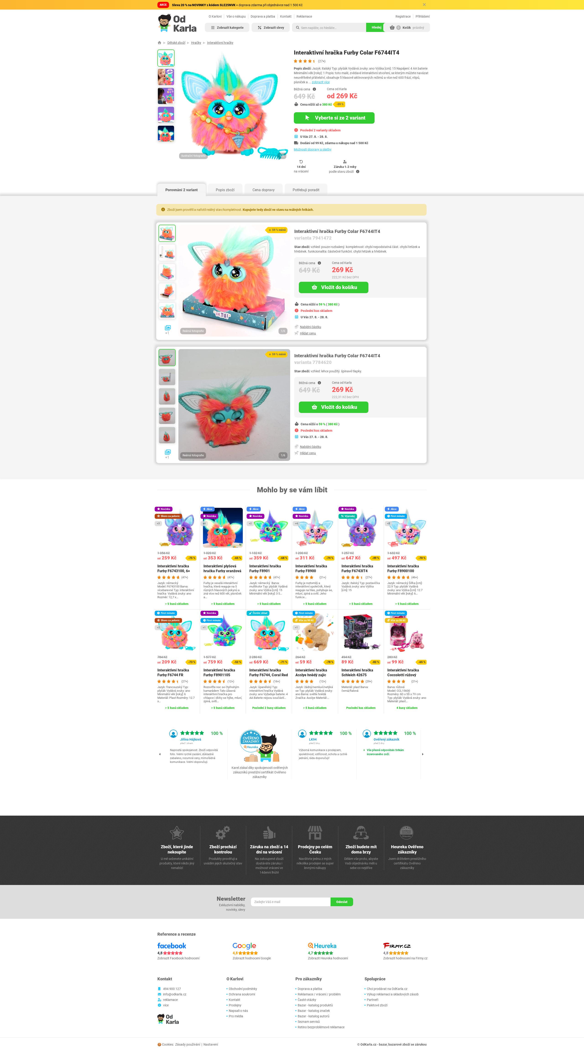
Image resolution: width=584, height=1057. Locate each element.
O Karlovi (215, 16)
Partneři (372, 1000)
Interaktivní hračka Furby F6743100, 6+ (173, 568)
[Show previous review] (160, 754)
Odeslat (341, 902)
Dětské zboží (176, 42)
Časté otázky (307, 1000)
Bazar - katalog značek (314, 1011)
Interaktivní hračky (220, 42)
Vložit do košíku (339, 287)
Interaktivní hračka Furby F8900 (311, 568)
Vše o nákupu (236, 16)
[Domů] (159, 42)
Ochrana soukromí (242, 994)
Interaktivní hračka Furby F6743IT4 (357, 568)
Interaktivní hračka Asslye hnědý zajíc (311, 672)
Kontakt (286, 16)
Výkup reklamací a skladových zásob (393, 994)
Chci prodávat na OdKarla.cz (387, 989)
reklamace (170, 1000)
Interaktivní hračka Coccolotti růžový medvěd (403, 675)
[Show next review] (422, 754)
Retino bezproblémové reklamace (321, 1027)
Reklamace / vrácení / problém (319, 994)
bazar (383, 1044)
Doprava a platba (263, 16)
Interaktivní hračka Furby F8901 (265, 568)
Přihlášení (423, 16)
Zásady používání (187, 1044)
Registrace (403, 16)
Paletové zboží (377, 1005)
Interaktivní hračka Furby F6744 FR (173, 672)
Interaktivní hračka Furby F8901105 (219, 672)
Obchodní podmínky (243, 989)
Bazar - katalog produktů (315, 1005)
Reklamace (304, 16)
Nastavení (210, 1044)
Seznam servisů (309, 1021)
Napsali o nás (238, 1011)
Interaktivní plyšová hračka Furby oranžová (222, 568)
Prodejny (235, 1005)
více (166, 1005)
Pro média (236, 1016)
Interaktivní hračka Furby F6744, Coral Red (268, 672)
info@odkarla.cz (174, 994)
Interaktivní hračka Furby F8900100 (403, 568)
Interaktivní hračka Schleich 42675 (357, 672)
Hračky (196, 42)
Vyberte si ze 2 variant (339, 118)
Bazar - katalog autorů (313, 1016)
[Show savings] (314, 89)
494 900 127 (172, 989)
